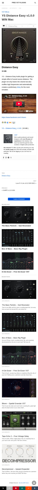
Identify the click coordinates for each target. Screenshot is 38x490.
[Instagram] (6, 157)
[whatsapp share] (22, 488)
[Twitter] (11, 157)
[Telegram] (8, 157)
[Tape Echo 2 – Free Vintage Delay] (19, 420)
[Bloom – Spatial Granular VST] (19, 388)
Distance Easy (6, 175)
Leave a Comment (19, 199)
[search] (35, 3)
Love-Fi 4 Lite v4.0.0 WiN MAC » (26, 183)
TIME (20, 8)
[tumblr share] (35, 488)
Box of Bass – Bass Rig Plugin (14, 249)
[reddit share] (28, 488)
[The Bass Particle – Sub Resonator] (18, 215)
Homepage (5, 8)
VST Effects (13, 8)
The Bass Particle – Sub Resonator (16, 226)
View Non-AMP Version (24, 482)
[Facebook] (3, 157)
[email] (9, 488)
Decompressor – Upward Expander (16, 469)
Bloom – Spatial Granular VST (14, 403)
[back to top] (34, 483)
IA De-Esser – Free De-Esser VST (15, 272)
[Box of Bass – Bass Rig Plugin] (18, 238)
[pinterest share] (16, 488)
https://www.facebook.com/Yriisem (14, 117)
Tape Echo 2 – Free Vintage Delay (15, 436)
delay (19, 87)
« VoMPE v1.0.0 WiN (8, 190)
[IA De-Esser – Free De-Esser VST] (18, 261)
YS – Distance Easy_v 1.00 (11, 128)
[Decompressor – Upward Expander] (19, 453)
